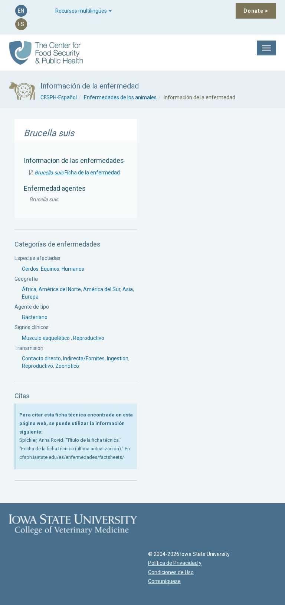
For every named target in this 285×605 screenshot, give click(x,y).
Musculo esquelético (46, 338)
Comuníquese (164, 581)
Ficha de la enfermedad (77, 173)
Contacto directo (41, 358)
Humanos (73, 269)
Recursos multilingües (81, 11)
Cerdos (30, 269)
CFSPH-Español (58, 97)
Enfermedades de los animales (120, 97)
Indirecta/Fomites (84, 358)
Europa (30, 297)
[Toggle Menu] (266, 48)
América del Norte (60, 289)
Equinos (50, 269)
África (29, 289)
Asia (127, 289)
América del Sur (101, 289)
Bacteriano (35, 317)
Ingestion (117, 358)
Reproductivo (88, 338)
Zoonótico (67, 366)
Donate (255, 11)
